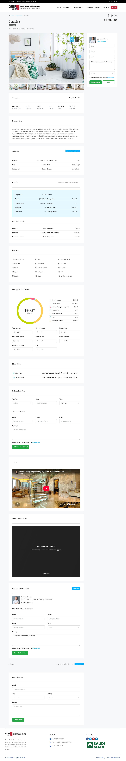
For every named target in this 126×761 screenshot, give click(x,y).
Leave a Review (79, 664)
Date (37, 399)
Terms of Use (36, 442)
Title (13, 694)
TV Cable (63, 263)
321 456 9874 (38, 599)
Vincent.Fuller (48, 599)
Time (61, 399)
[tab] (72, 39)
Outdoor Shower (42, 268)
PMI (37, 345)
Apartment (19, 15)
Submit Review (18, 719)
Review (14, 702)
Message (15, 426)
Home (59, 7)
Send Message (95, 82)
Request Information (20, 653)
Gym (15, 272)
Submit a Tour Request (21, 447)
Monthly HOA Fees (18, 345)
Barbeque (17, 263)
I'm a (49, 623)
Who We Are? (67, 7)
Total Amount (16, 328)
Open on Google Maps (73, 151)
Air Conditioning (19, 259)
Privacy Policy (100, 758)
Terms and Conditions (113, 758)
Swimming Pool (65, 259)
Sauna (39, 276)
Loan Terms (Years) (18, 337)
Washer (63, 268)
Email (61, 417)
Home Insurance (64, 337)
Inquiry (114, 7)
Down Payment (40, 328)
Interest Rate (63, 328)
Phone (38, 417)
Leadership (89, 7)
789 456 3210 (27, 599)
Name (14, 417)
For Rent (12, 25)
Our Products (77, 7)
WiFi (62, 272)
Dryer (16, 268)
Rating (50, 694)
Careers (97, 7)
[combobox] (22, 403)
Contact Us (106, 7)
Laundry (16, 276)
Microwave (41, 263)
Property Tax (40, 337)
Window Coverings (66, 276)
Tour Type (15, 399)
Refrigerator (41, 272)
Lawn (39, 259)
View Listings (76, 588)
